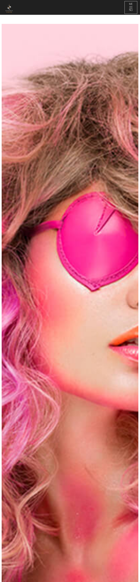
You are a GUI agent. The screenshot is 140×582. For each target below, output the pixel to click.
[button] (70, 336)
